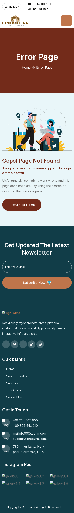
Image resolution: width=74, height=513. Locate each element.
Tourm (31, 507)
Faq (28, 3)
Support (42, 3)
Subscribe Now (34, 282)
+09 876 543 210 (25, 426)
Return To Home (22, 205)
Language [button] (11, 6)
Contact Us (14, 397)
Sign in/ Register (37, 8)
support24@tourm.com (30, 439)
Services (12, 383)
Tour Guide (13, 390)
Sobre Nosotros (17, 376)
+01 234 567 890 (25, 420)
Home (26, 67)
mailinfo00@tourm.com (29, 433)
